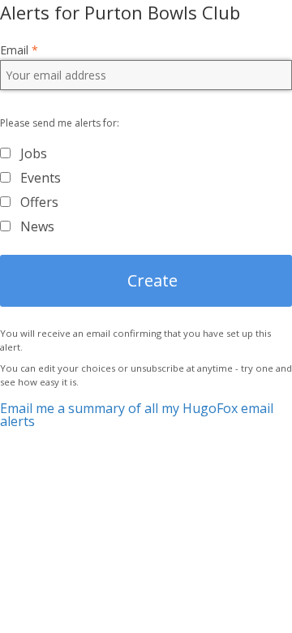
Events (40, 177)
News (37, 226)
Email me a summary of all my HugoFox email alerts (136, 414)
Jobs (33, 153)
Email (19, 50)
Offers (39, 202)
